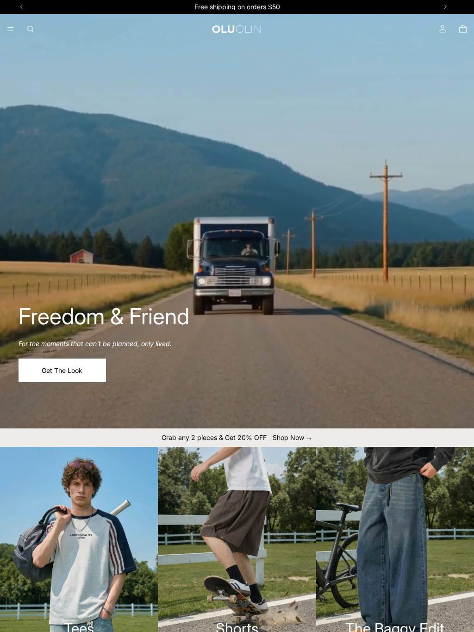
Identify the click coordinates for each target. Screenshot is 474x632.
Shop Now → (292, 437)
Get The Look (62, 370)
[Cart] (463, 29)
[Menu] (10, 29)
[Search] (30, 29)
